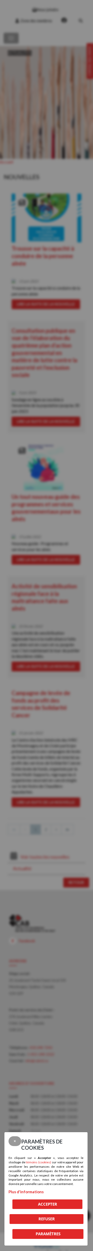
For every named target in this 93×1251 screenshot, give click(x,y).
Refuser (46, 1218)
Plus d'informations (26, 1191)
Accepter (47, 1204)
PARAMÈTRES (48, 1233)
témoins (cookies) (38, 1162)
